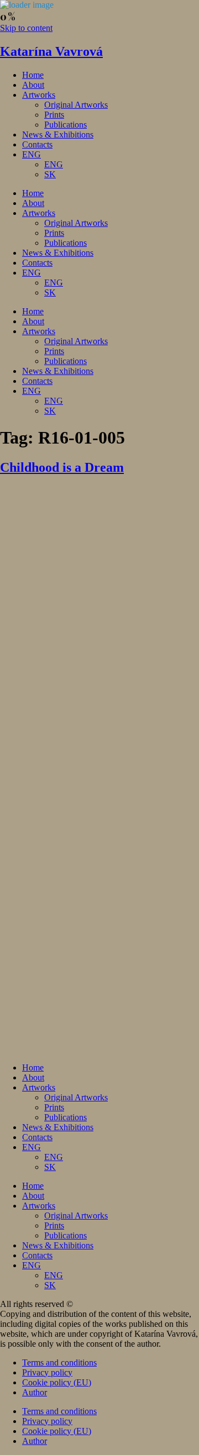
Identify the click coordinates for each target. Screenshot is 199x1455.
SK (50, 174)
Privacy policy (47, 1372)
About (33, 84)
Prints (54, 114)
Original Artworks (76, 104)
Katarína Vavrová (51, 51)
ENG (31, 154)
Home (33, 75)
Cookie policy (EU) (56, 1382)
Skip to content (26, 28)
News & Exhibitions (57, 134)
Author (34, 1392)
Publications (65, 124)
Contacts (37, 144)
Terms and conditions (59, 1362)
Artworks (38, 94)
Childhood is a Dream (62, 467)
